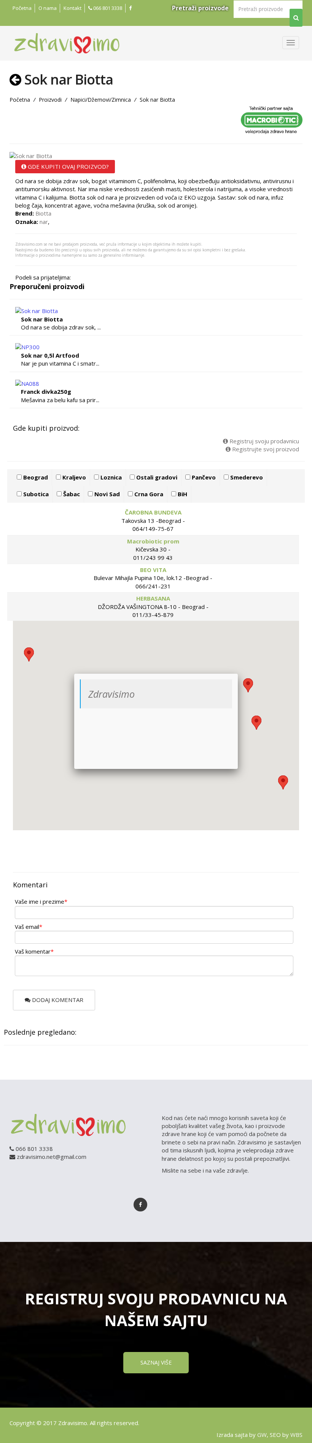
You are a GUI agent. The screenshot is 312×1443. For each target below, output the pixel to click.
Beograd (35, 477)
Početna (22, 8)
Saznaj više (156, 1362)
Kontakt (72, 8)
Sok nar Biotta (42, 319)
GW (262, 1434)
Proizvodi (50, 99)
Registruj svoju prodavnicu (263, 441)
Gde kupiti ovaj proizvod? (67, 166)
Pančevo (203, 477)
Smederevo (246, 477)
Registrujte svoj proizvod (265, 449)
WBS (296, 1434)
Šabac (71, 494)
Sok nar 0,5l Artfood (50, 355)
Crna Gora (148, 494)
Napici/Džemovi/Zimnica (100, 99)
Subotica (35, 494)
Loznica (110, 477)
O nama (47, 8)
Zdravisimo (111, 693)
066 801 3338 (107, 8)
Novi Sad (106, 494)
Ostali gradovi (156, 477)
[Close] (238, 674)
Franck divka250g (46, 391)
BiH (181, 494)
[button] (256, 723)
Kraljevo (73, 477)
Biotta (43, 213)
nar (44, 221)
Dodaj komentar (56, 1000)
